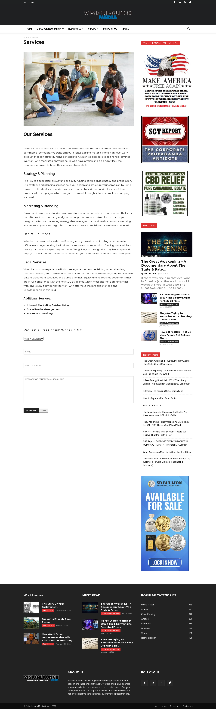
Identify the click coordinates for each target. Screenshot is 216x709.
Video (144, 633)
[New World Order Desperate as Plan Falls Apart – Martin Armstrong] (31, 638)
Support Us (110, 28)
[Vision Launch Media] (108, 15)
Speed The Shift (148, 273)
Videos (92, 28)
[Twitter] (190, 2)
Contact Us (187, 706)
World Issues (48, 610)
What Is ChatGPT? (152, 405)
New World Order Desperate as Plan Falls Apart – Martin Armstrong (57, 637)
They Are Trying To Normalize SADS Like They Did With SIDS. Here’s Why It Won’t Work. (166, 423)
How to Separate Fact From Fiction (160, 398)
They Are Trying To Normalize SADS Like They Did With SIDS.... (176, 316)
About (164, 706)
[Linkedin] (179, 2)
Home (29, 28)
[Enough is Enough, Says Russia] (31, 623)
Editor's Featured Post (151, 256)
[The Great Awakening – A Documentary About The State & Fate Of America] (166, 244)
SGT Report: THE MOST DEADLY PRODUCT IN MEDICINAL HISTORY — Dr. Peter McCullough (165, 443)
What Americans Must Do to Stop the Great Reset (167, 452)
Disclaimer (175, 706)
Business (145, 628)
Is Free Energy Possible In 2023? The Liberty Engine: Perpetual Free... (175, 297)
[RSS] (184, 2)
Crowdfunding (148, 614)
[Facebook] (174, 2)
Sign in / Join (29, 2)
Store (125, 28)
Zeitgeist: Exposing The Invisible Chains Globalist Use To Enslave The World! (167, 372)
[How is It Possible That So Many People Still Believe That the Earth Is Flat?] (149, 335)
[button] (188, 29)
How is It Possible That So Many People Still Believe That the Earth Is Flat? (164, 433)
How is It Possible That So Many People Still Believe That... (175, 335)
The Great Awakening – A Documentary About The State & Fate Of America (166, 362)
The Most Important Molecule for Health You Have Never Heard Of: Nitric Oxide (165, 414)
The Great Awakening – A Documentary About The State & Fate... (163, 265)
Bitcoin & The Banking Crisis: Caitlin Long (163, 391)
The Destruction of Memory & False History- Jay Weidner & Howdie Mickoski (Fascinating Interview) (167, 461)
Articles (145, 618)
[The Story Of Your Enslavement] (31, 607)
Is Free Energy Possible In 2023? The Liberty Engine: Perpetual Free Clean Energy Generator (166, 382)
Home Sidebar (48, 626)
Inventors (146, 623)
